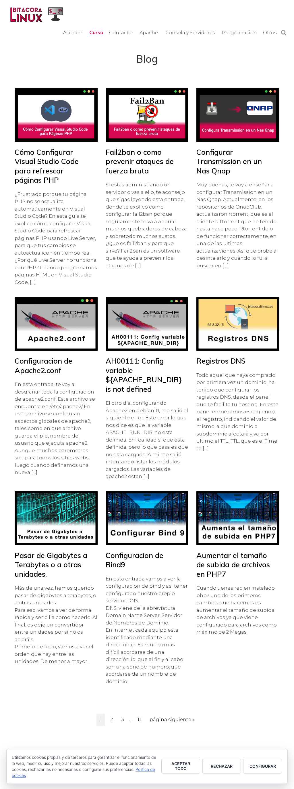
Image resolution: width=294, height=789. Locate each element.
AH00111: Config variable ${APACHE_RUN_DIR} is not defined (143, 374)
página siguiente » (171, 721)
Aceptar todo (180, 766)
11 (140, 719)
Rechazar (222, 766)
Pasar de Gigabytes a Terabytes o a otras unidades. (51, 564)
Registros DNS (220, 360)
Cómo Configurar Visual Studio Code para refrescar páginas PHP (47, 166)
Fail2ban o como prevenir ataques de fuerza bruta (140, 161)
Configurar (262, 766)
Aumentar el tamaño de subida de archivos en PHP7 (233, 564)
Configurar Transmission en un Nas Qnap (229, 161)
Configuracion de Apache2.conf (43, 365)
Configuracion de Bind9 (134, 560)
